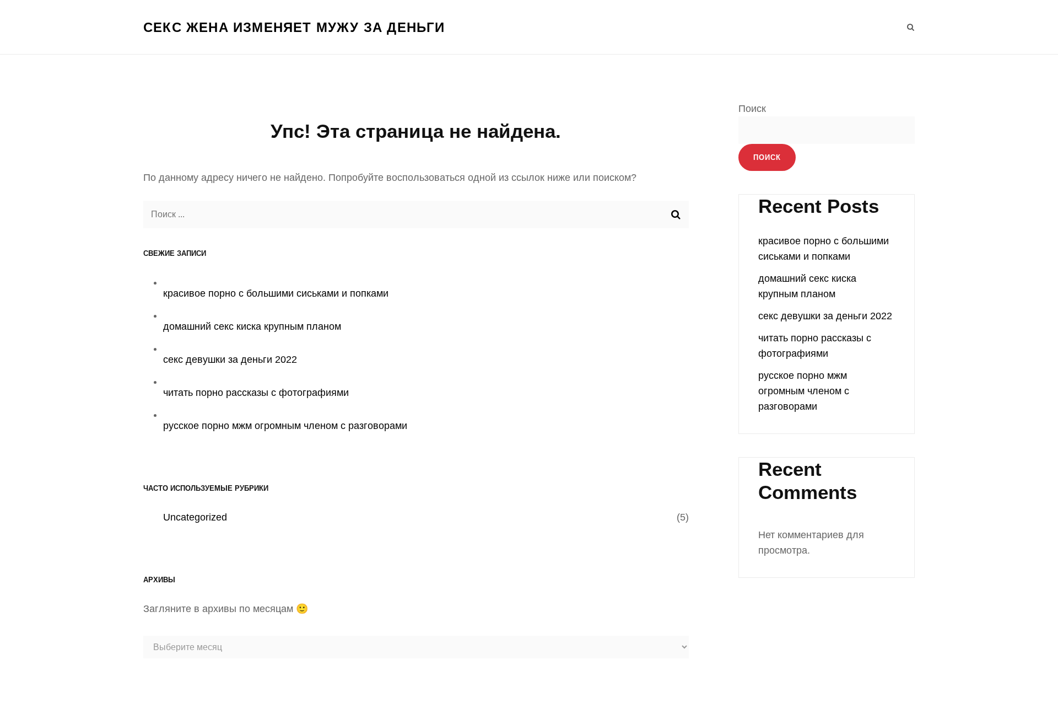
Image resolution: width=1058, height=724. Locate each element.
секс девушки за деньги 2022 (230, 359)
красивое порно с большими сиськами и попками (275, 293)
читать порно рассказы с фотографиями (256, 392)
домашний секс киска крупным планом (252, 326)
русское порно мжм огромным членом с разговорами (285, 425)
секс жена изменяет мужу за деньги (294, 27)
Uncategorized (195, 517)
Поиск (752, 108)
